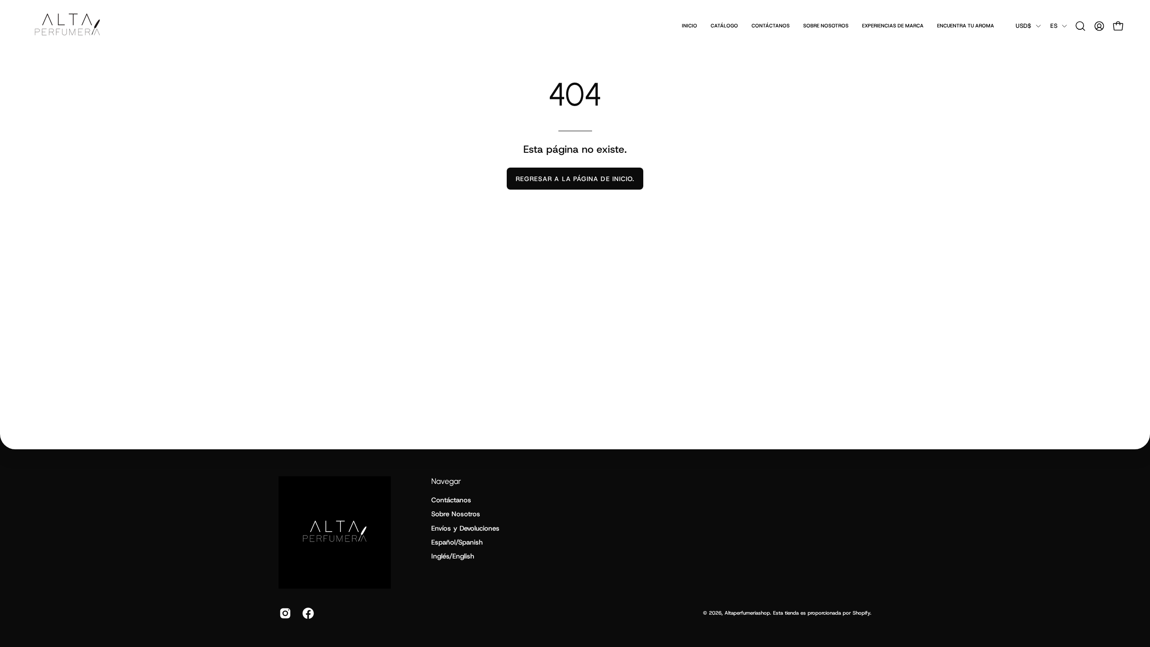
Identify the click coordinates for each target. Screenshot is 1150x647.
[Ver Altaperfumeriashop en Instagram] (284, 613)
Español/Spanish (457, 542)
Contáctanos (451, 500)
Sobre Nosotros (455, 514)
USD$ (1023, 26)
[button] (1080, 26)
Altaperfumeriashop (747, 612)
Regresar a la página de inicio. (575, 178)
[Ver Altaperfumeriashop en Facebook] (307, 613)
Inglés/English (452, 556)
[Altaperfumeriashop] (67, 26)
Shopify (861, 612)
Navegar (446, 481)
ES (1053, 26)
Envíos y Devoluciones (465, 528)
